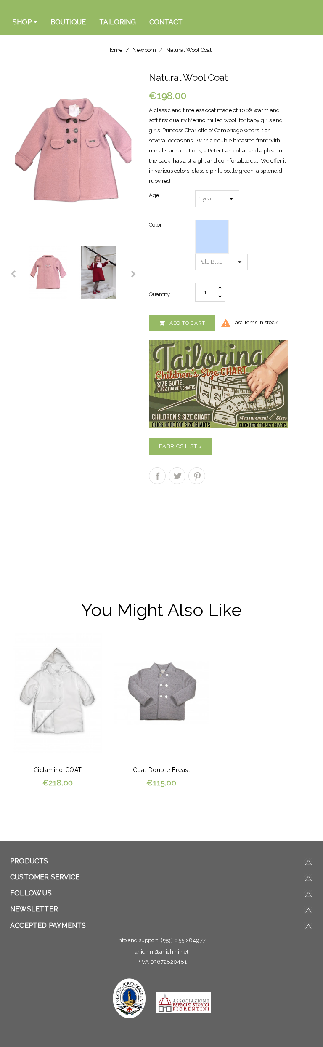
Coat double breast (162, 770)
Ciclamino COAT (58, 770)
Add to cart (182, 323)
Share (157, 476)
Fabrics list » (180, 446)
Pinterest (197, 476)
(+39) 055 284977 (183, 940)
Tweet (177, 476)
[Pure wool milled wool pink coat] (73, 151)
